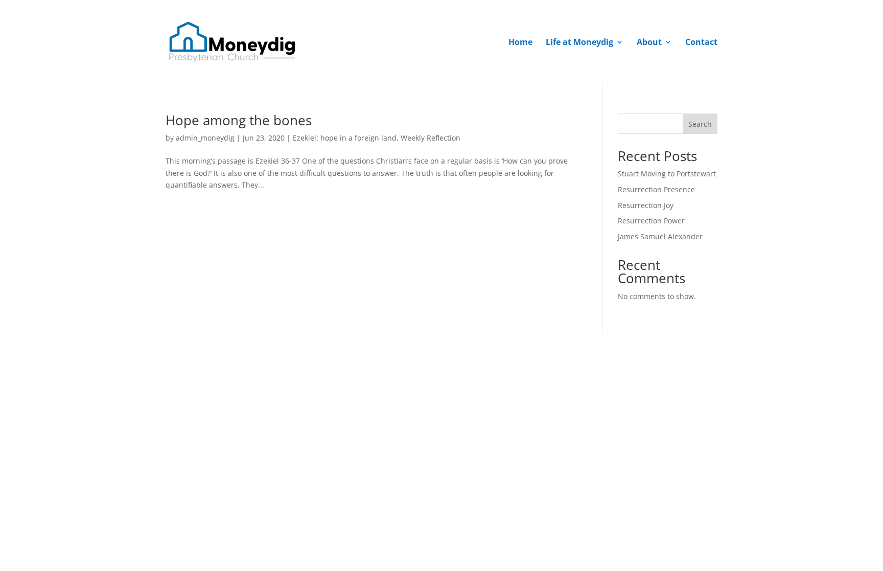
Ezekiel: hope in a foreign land (345, 138)
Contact (701, 43)
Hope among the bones (239, 120)
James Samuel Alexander (660, 236)
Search (700, 124)
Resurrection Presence (656, 189)
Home (520, 43)
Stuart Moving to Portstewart (667, 173)
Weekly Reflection (430, 138)
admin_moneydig (205, 138)
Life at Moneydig (579, 43)
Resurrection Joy (645, 205)
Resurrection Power (651, 220)
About (649, 43)
